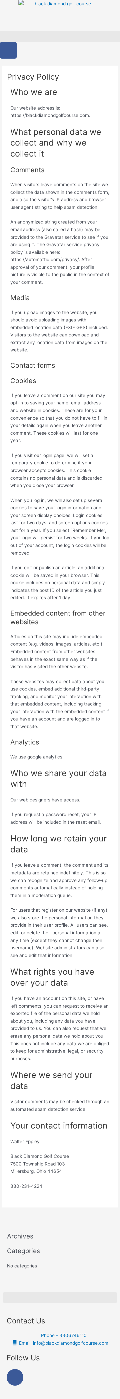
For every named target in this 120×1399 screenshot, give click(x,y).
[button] (60, 36)
